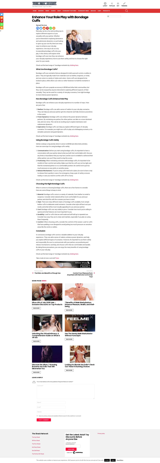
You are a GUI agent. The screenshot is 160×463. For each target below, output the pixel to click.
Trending (124, 6)
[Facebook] (37, 28)
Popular (112, 6)
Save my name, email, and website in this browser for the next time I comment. (60, 416)
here (57, 258)
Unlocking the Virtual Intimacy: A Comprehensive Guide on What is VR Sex (46, 335)
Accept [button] (107, 460)
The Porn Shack (36, 444)
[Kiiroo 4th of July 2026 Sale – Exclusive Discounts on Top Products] (47, 292)
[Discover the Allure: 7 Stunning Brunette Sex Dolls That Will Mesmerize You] (47, 354)
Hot (118, 6)
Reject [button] (113, 460)
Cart (99, 11)
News (47, 11)
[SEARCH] (126, 11)
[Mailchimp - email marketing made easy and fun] (75, 453)
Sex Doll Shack (36, 450)
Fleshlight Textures (69, 11)
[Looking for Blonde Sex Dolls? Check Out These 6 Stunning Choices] (80, 354)
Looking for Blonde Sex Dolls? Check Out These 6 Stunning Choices (80, 365)
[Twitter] (40, 28)
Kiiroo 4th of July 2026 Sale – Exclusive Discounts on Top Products (47, 303)
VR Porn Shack (36, 440)
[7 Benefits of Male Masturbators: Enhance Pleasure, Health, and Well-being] (80, 292)
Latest (105, 6)
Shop (59, 11)
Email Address (70, 444)
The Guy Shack (36, 437)
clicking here (74, 65)
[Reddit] (44, 28)
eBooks (93, 11)
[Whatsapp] (50, 28)
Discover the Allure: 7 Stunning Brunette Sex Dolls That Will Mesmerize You (44, 366)
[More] (53, 28)
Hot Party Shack (36, 447)
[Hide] (0, 31)
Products (106, 11)
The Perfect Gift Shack (38, 454)
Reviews (41, 11)
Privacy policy (101, 433)
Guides (53, 11)
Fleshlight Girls (83, 11)
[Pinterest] (47, 28)
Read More (36, 308)
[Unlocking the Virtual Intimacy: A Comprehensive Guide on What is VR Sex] (47, 323)
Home (34, 11)
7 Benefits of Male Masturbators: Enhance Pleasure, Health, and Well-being (80, 304)
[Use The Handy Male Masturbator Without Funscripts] (80, 323)
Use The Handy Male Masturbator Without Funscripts (78, 334)
